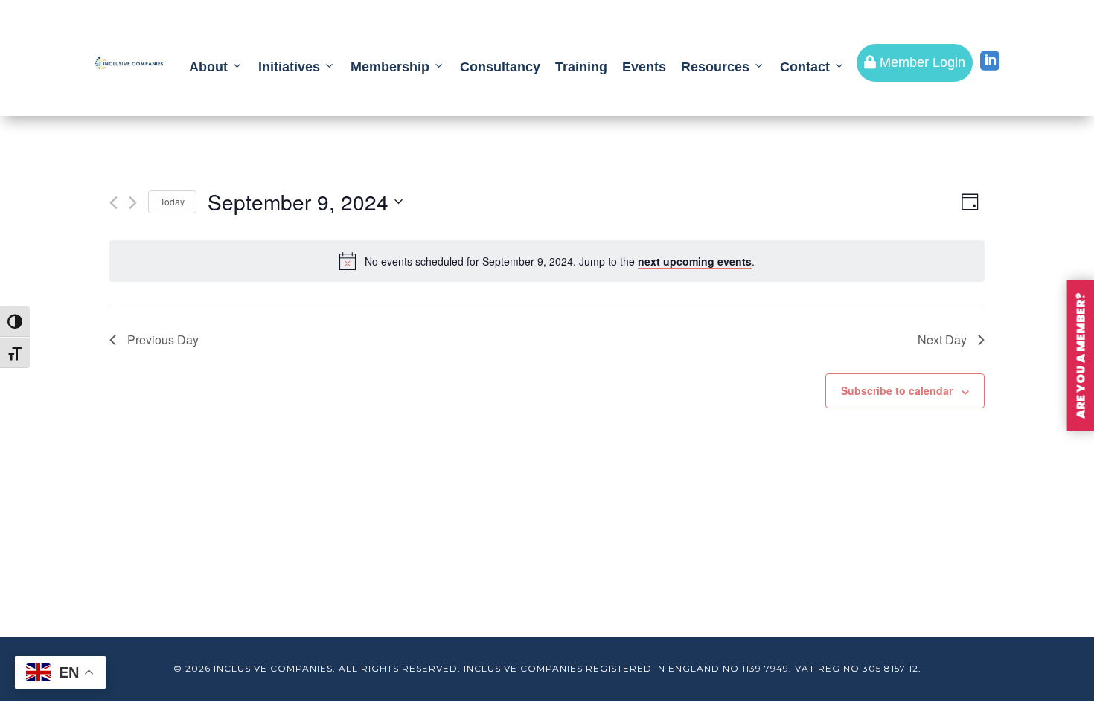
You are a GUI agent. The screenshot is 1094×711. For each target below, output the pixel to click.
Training (581, 66)
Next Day (942, 339)
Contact (805, 66)
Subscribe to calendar (897, 390)
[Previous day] (113, 203)
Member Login (914, 62)
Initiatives (289, 66)
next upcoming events (695, 261)
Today (172, 201)
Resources (715, 66)
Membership (390, 66)
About (208, 66)
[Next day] (133, 203)
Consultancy (500, 66)
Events (644, 66)
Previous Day (163, 339)
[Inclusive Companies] (129, 63)
